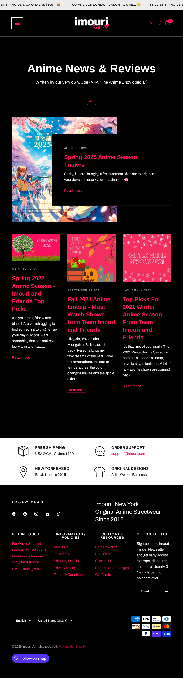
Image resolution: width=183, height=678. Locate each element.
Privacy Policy (65, 568)
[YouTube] (51, 514)
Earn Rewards (106, 547)
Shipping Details (66, 561)
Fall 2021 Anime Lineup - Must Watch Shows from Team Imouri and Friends (91, 314)
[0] (167, 23)
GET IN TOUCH (26, 534)
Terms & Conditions (69, 575)
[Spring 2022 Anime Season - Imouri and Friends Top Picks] (36, 247)
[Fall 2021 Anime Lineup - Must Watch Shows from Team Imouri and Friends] (91, 258)
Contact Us (104, 561)
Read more (73, 190)
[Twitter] (28, 514)
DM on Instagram (25, 569)
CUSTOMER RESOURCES (112, 536)
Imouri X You (63, 554)
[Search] (160, 23)
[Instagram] (39, 514)
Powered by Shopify (72, 646)
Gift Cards (103, 575)
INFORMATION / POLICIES (71, 536)
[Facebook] (17, 514)
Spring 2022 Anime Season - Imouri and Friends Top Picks (33, 293)
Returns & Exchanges (112, 568)
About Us (61, 547)
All (91, 101)
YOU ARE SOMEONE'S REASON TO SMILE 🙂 (99, 4)
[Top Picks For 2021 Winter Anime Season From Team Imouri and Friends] (147, 258)
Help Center (104, 554)
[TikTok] (62, 513)
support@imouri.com (128, 454)
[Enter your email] (166, 591)
